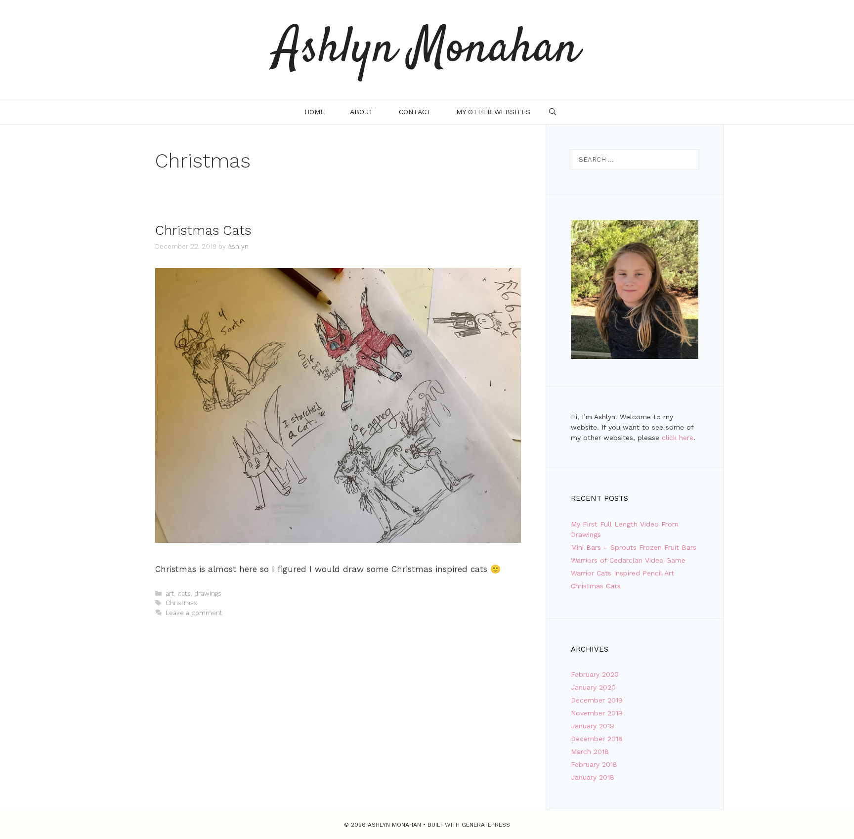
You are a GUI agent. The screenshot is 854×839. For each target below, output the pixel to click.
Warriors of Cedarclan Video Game (628, 560)
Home (314, 112)
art (170, 593)
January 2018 (592, 777)
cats (184, 593)
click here (677, 438)
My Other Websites (493, 112)
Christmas (181, 603)
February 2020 (595, 674)
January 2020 (593, 687)
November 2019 (597, 713)
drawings (207, 593)
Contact (415, 112)
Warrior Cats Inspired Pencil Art (622, 573)
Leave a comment (194, 613)
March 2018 (590, 751)
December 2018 (597, 739)
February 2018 (594, 764)
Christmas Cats (203, 230)
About (362, 112)
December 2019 (597, 700)
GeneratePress (486, 824)
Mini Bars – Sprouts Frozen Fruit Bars (633, 547)
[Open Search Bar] (552, 111)
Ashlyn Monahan (427, 49)
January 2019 (592, 726)
